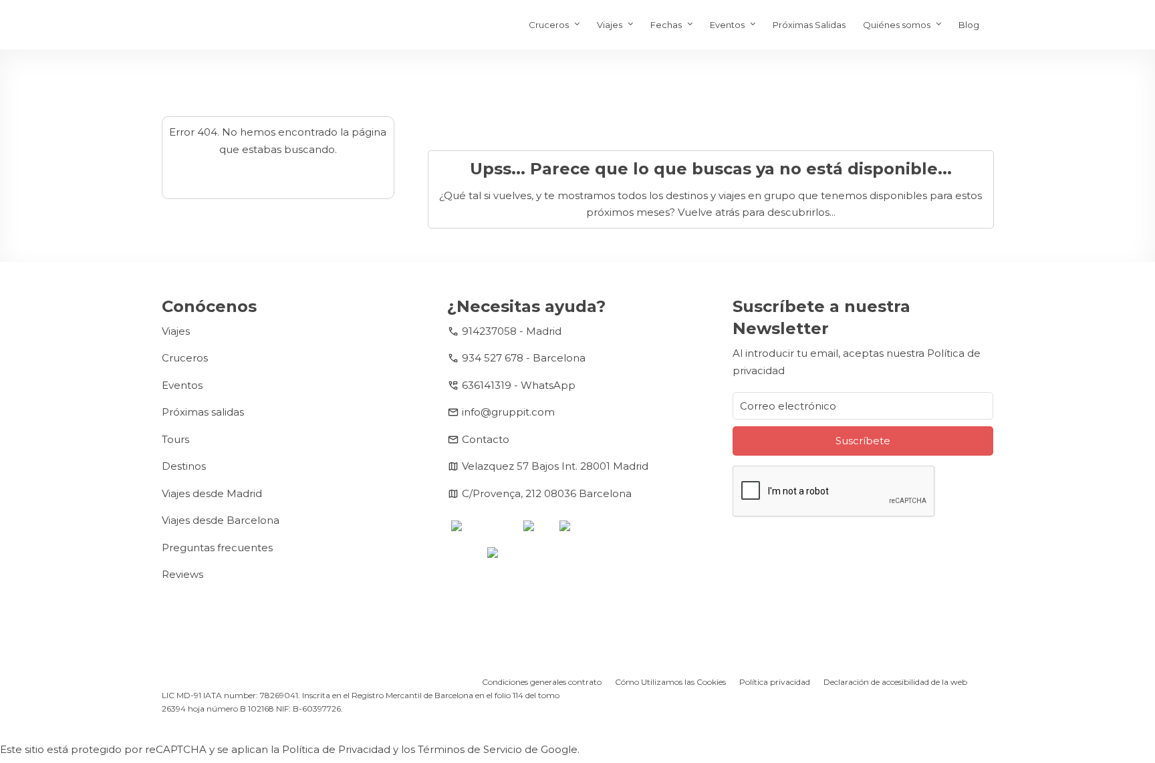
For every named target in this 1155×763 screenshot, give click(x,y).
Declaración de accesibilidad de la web (895, 682)
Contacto (485, 439)
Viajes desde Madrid (212, 493)
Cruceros (549, 24)
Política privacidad (774, 682)
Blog (968, 24)
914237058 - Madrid (511, 331)
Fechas (666, 24)
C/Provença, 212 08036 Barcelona (547, 493)
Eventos (727, 24)
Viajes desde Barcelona (220, 520)
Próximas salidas (203, 412)
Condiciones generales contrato (542, 682)
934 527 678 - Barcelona (524, 357)
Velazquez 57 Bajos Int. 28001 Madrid (555, 466)
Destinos (184, 466)
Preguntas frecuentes (217, 547)
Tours (175, 439)
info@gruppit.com (508, 412)
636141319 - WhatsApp (518, 385)
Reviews (182, 574)
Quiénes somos (896, 24)
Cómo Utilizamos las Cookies (670, 682)
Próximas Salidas (809, 24)
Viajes (609, 24)
